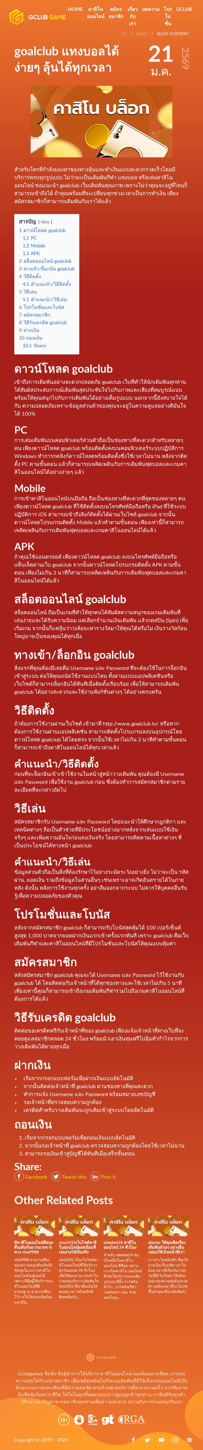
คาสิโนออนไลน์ (95, 13)
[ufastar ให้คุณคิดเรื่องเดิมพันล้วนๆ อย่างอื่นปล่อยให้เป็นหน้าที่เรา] (168, 1225)
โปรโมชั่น (168, 16)
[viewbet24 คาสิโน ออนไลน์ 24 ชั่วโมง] (124, 1225)
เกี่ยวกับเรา (133, 16)
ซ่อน (45, 222)
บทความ (151, 9)
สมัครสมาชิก (116, 13)
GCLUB (184, 9)
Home (75, 9)
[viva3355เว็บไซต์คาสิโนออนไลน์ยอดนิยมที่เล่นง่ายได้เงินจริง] (79, 1225)
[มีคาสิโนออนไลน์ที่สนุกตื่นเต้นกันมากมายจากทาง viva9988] (34, 1225)
